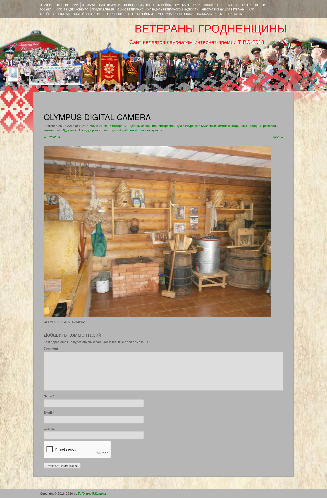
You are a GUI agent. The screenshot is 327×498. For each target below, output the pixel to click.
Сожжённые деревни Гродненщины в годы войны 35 (114, 14)
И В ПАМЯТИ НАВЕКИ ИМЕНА (101, 5)
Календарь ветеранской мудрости (172, 9)
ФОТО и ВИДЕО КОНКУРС (71, 9)
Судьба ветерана (187, 5)
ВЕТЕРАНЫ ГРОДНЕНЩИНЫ (211, 28)
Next (278, 137)
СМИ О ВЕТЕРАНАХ (130, 9)
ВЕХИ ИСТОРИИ (67, 5)
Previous (52, 137)
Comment (51, 348)
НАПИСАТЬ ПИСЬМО (210, 14)
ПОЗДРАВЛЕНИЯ (103, 9)
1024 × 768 (87, 126)
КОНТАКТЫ (235, 14)
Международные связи (176, 14)
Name (48, 396)
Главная (47, 5)
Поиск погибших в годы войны (148, 5)
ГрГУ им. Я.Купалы (92, 493)
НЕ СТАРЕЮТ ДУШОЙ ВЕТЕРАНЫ (223, 9)
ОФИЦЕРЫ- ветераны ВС (221, 5)
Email (48, 412)
